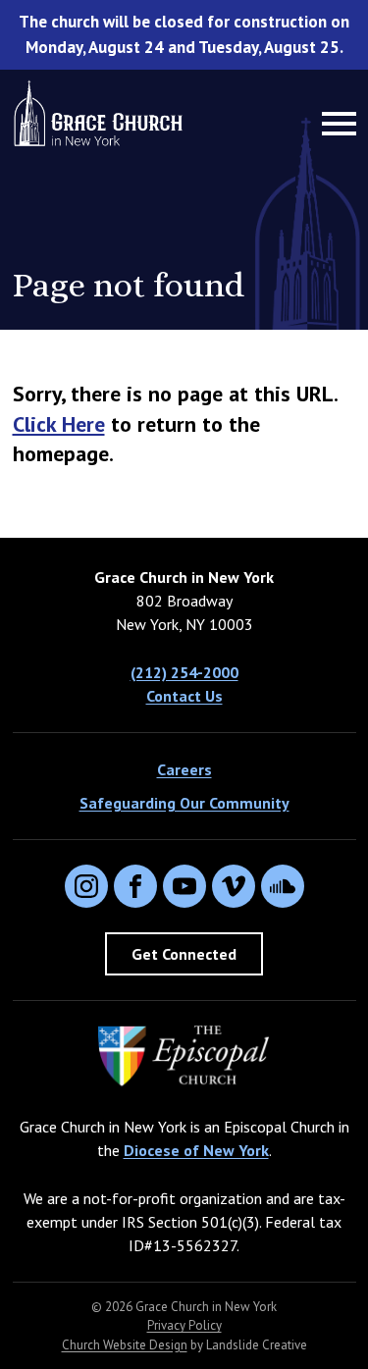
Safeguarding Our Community (184, 803)
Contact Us (184, 696)
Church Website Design (124, 1345)
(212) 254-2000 (184, 672)
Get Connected (184, 954)
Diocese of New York (196, 1150)
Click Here (59, 424)
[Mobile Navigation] (334, 123)
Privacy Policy (184, 1325)
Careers (184, 769)
